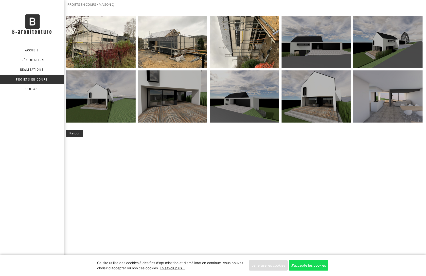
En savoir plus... (172, 268)
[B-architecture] (32, 22)
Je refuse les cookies (268, 265)
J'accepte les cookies (308, 265)
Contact (32, 89)
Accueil (32, 50)
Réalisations (32, 69)
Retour (75, 133)
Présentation (32, 60)
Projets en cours (32, 79)
